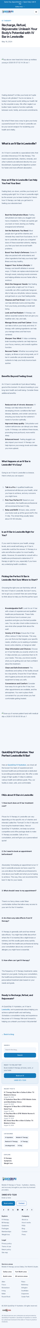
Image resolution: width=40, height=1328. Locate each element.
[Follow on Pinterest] (18, 1210)
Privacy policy (7, 1243)
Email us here (6, 1198)
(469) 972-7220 (20, 1080)
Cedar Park (25, 1297)
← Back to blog (8, 1034)
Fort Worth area (21, 1272)
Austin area (7, 1276)
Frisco (4, 1285)
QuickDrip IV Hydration (17, 765)
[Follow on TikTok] (27, 1210)
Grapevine (25, 1294)
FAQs (23, 1225)
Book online (8, 1203)
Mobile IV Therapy (22, 1137)
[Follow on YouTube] (22, 1210)
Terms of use (6, 1246)
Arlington (24, 1288)
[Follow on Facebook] (4, 1210)
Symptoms (8, 1161)
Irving (4, 1291)
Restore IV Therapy (11, 1141)
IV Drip (20, 1145)
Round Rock (6, 1297)
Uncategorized (10, 1145)
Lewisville (6, 1009)
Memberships (6, 1231)
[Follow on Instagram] (8, 1210)
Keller (4, 1294)
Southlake (24, 1291)
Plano (23, 1282)
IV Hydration (9, 1137)
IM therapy (5, 1222)
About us (25, 1219)
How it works (26, 1222)
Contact (21, 1203)
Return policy (6, 1249)
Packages (5, 1228)
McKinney (24, 1285)
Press (24, 1234)
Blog (23, 1228)
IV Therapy (24, 1141)
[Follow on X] (32, 1210)
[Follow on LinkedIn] (13, 1210)
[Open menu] (36, 12)
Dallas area (7, 1272)
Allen (3, 1282)
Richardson (6, 1288)
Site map (5, 1252)
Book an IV (20, 1076)
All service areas (21, 1276)
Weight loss (8, 1163)
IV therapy (8, 1158)
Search (20, 1055)
